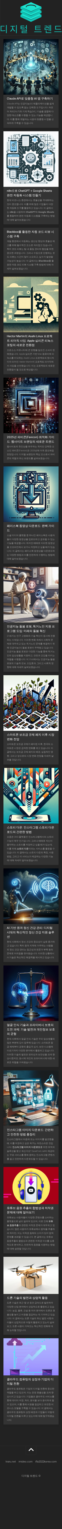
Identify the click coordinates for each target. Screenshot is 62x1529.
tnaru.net (11, 1461)
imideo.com (26, 1461)
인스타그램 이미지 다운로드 (26, 1147)
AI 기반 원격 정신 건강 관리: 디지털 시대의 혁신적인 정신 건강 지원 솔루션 (30, 932)
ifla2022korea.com (46, 1461)
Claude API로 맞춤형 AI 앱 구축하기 (30, 98)
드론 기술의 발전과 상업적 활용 (27, 1297)
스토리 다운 (23, 848)
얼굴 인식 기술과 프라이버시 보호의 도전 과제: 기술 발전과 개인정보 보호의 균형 (31, 1029)
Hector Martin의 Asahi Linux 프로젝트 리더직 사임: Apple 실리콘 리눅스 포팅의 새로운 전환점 (30, 340)
